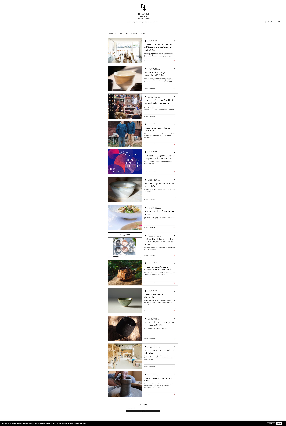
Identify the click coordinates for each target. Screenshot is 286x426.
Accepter (279, 423)
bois (127, 33)
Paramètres (271, 423)
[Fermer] (284, 423)
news (121, 33)
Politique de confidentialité (80, 423)
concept (142, 33)
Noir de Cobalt (143, 14)
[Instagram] (266, 22)
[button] (279, 22)
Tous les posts (112, 33)
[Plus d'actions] (175, 41)
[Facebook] (268, 22)
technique (134, 33)
